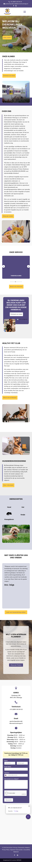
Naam (6, 760)
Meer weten (7, 37)
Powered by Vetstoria (23, 847)
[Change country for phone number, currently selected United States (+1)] (6, 775)
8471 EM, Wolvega (16, 697)
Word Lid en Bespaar (10, 397)
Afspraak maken (8, 216)
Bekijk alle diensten (16, 286)
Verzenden (8, 800)
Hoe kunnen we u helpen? (11, 779)
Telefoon (6, 773)
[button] (3, 266)
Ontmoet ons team (9, 75)
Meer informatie (8, 485)
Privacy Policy (5, 849)
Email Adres (8, 767)
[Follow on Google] (17, 855)
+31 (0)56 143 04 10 (16, 709)
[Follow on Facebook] (14, 855)
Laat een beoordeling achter (16, 612)
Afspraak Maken (16, 665)
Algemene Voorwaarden (16, 849)
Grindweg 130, (16, 695)
